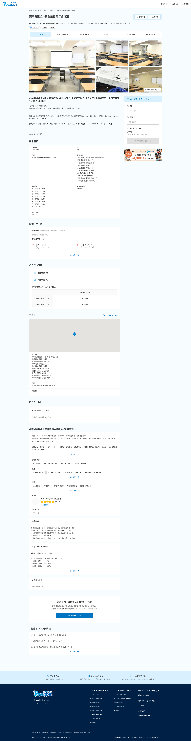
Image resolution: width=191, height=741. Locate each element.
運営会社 (45, 733)
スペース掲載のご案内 (120, 695)
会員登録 (185, 4)
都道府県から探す (95, 706)
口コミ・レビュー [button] (128, 34)
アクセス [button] (106, 34)
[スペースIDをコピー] (38, 512)
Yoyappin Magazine (144, 715)
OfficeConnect (142, 695)
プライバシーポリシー (65, 733)
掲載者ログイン (118, 703)
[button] (62, 66)
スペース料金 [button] (84, 34)
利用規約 (93, 722)
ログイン (175, 4)
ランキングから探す (96, 710)
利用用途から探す (95, 703)
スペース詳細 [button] (150, 34)
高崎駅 (51, 11)
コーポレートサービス (96, 714)
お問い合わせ (76, 615)
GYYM (140, 705)
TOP (30, 11)
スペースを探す (94, 695)
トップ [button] (40, 34)
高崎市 (44, 11)
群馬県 (37, 11)
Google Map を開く (112, 315)
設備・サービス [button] (62, 34)
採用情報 (53, 733)
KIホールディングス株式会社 (51, 499)
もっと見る (73, 255)
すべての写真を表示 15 (152, 90)
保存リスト (165, 4)
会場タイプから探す (96, 699)
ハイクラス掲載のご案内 (121, 699)
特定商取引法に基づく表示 (82, 733)
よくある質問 (94, 718)
